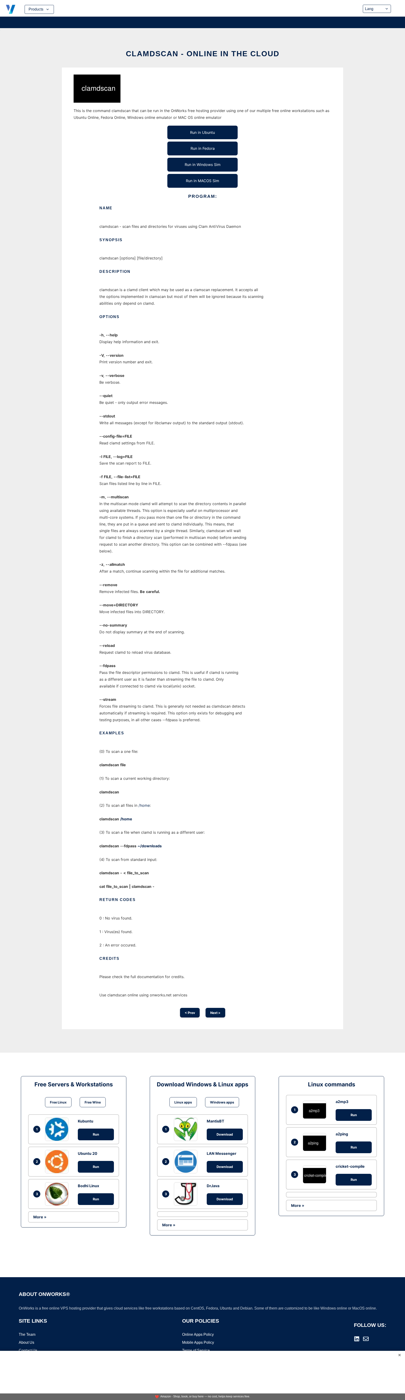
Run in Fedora (203, 148)
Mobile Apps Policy (198, 1342)
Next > (215, 1013)
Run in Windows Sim (203, 164)
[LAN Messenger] (187, 1161)
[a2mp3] (315, 1110)
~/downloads (150, 846)
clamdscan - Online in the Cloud (202, 53)
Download (225, 1134)
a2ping (342, 1134)
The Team (27, 1334)
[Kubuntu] (58, 1129)
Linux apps (183, 1102)
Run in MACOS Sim (202, 180)
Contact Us (28, 1350)
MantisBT (215, 1121)
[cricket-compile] (315, 1174)
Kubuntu (85, 1121)
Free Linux (58, 1102)
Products (36, 9)
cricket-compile (350, 1166)
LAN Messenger (221, 1153)
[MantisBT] (187, 1129)
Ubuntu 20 (87, 1153)
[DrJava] (187, 1194)
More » (39, 1217)
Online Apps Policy (198, 1334)
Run (96, 1134)
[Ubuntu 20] (58, 1161)
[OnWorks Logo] (10, 9)
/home (144, 805)
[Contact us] (366, 1339)
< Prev (190, 1013)
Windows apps (222, 1102)
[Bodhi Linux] (58, 1194)
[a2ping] (315, 1142)
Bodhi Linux (88, 1185)
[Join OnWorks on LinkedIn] (357, 1339)
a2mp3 (342, 1101)
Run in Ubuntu (202, 132)
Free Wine (93, 1102)
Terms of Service (196, 1350)
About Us (26, 1342)
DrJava (213, 1185)
